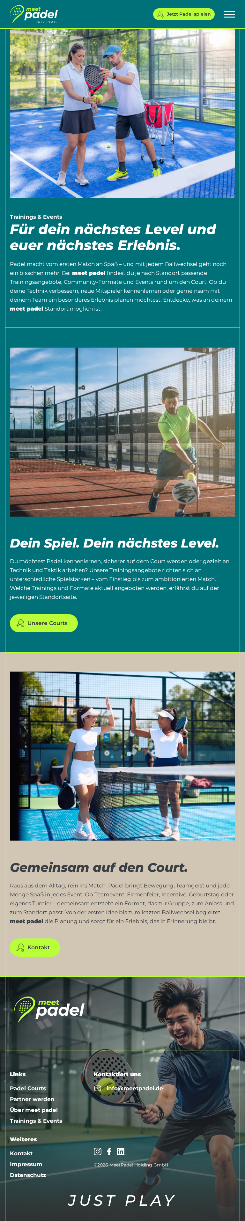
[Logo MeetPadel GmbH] (34, 14)
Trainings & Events (36, 1121)
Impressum (26, 1164)
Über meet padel (34, 1110)
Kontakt (38, 947)
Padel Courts (28, 1088)
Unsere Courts (47, 623)
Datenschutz (28, 1175)
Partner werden (32, 1099)
